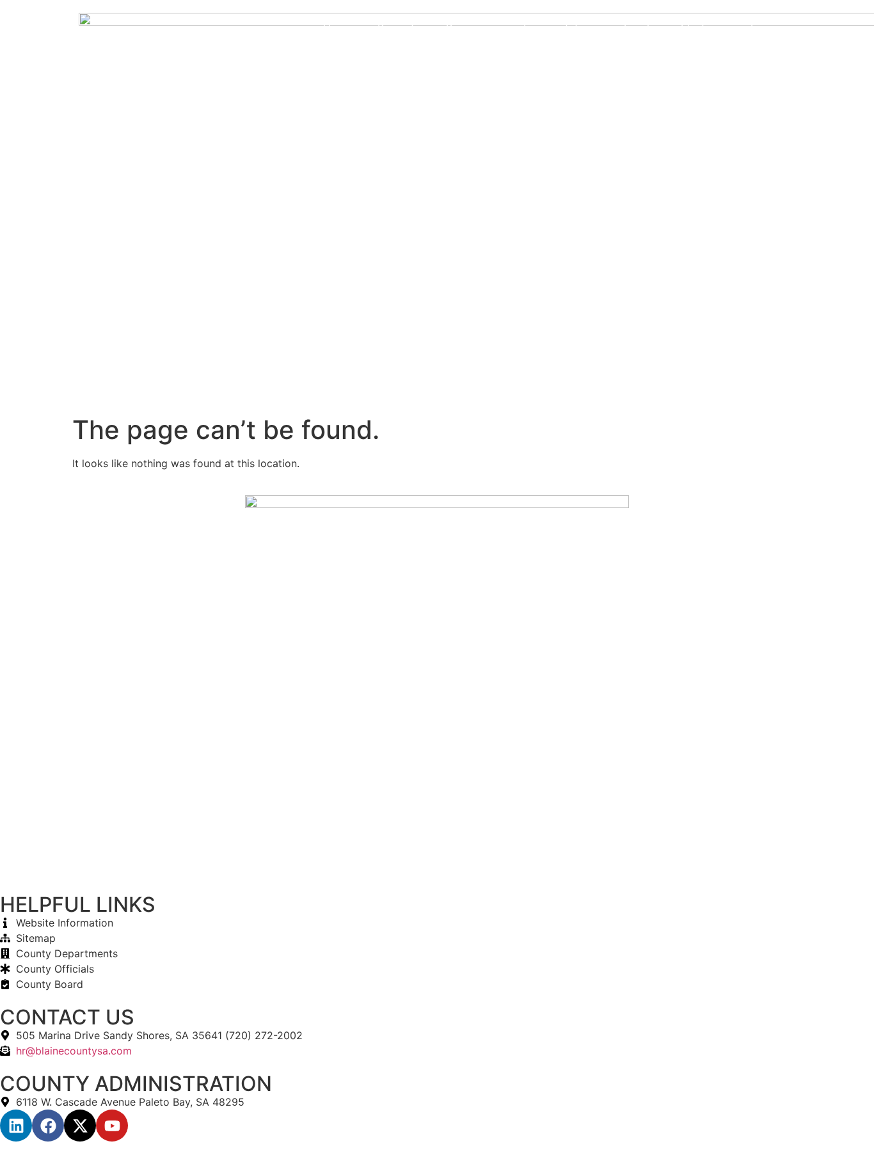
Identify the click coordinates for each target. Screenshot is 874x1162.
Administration (735, 57)
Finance (655, 57)
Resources (471, 27)
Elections (703, 27)
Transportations (559, 27)
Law (760, 27)
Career (595, 57)
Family (639, 27)
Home (337, 27)
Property (398, 27)
